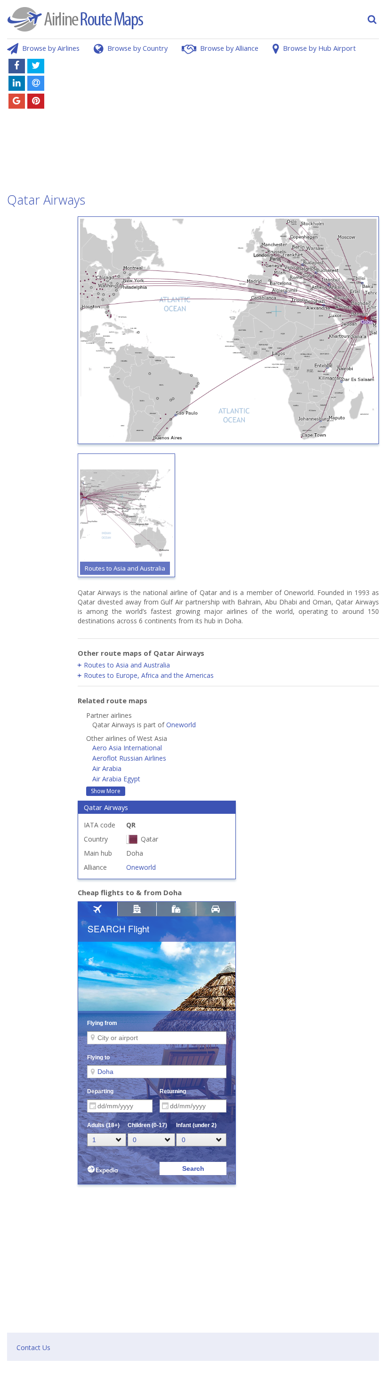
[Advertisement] (228, 121)
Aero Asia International (127, 747)
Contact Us (33, 1347)
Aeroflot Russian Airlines (129, 758)
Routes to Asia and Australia (127, 664)
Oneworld (181, 724)
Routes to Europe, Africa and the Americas (149, 675)
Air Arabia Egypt (116, 778)
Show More (106, 791)
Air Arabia (106, 768)
